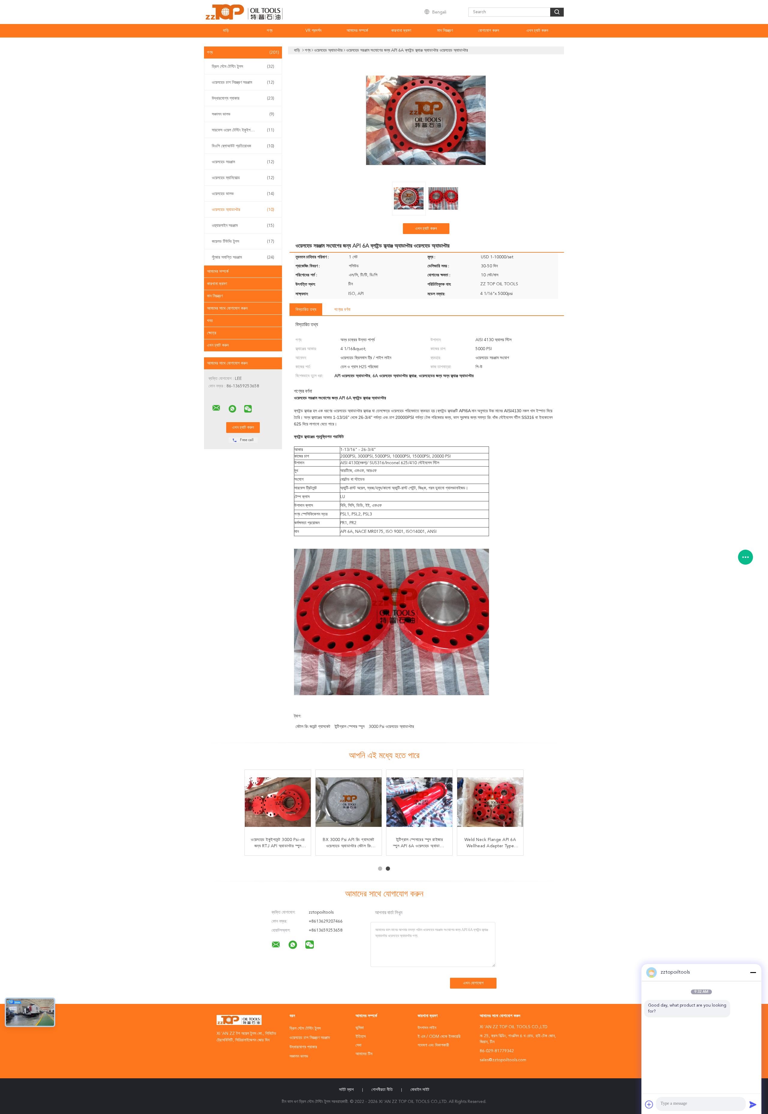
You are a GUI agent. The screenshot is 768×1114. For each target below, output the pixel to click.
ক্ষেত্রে (211, 333)
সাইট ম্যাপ (346, 1090)
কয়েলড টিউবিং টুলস (243, 241)
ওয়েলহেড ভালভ (243, 194)
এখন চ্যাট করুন (537, 31)
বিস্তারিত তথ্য (306, 310)
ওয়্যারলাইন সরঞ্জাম (243, 226)
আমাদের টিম (364, 1054)
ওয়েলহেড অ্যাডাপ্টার (243, 210)
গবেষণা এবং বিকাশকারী (433, 1045)
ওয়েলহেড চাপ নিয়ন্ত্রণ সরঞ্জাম (243, 82)
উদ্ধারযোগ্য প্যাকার (243, 98)
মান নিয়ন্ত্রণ (445, 31)
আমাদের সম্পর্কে (357, 31)
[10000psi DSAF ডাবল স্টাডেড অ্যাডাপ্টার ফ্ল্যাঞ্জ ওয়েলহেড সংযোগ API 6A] (278, 803)
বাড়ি (226, 31)
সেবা (359, 1045)
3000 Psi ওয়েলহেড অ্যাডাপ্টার (391, 727)
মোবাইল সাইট (419, 1090)
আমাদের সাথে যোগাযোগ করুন (227, 308)
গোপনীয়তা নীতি (382, 1090)
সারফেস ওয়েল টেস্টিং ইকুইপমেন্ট (243, 130)
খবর (210, 321)
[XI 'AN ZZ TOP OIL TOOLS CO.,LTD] (216, 408)
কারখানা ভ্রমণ (401, 31)
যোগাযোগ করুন (488, 31)
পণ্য (269, 31)
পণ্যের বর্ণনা (342, 310)
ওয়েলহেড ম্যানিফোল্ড (243, 178)
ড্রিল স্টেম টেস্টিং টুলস (243, 67)
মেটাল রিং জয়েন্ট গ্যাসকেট (313, 727)
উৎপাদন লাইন (427, 1028)
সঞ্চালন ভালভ (243, 114)
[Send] (753, 1104)
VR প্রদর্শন (313, 31)
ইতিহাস (361, 1036)
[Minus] (753, 972)
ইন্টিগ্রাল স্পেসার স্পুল (349, 727)
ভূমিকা (360, 1028)
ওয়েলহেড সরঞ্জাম (243, 162)
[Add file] (649, 1104)
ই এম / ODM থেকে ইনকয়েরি (439, 1036)
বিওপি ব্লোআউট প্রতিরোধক (243, 146)
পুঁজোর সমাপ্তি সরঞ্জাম (243, 257)
